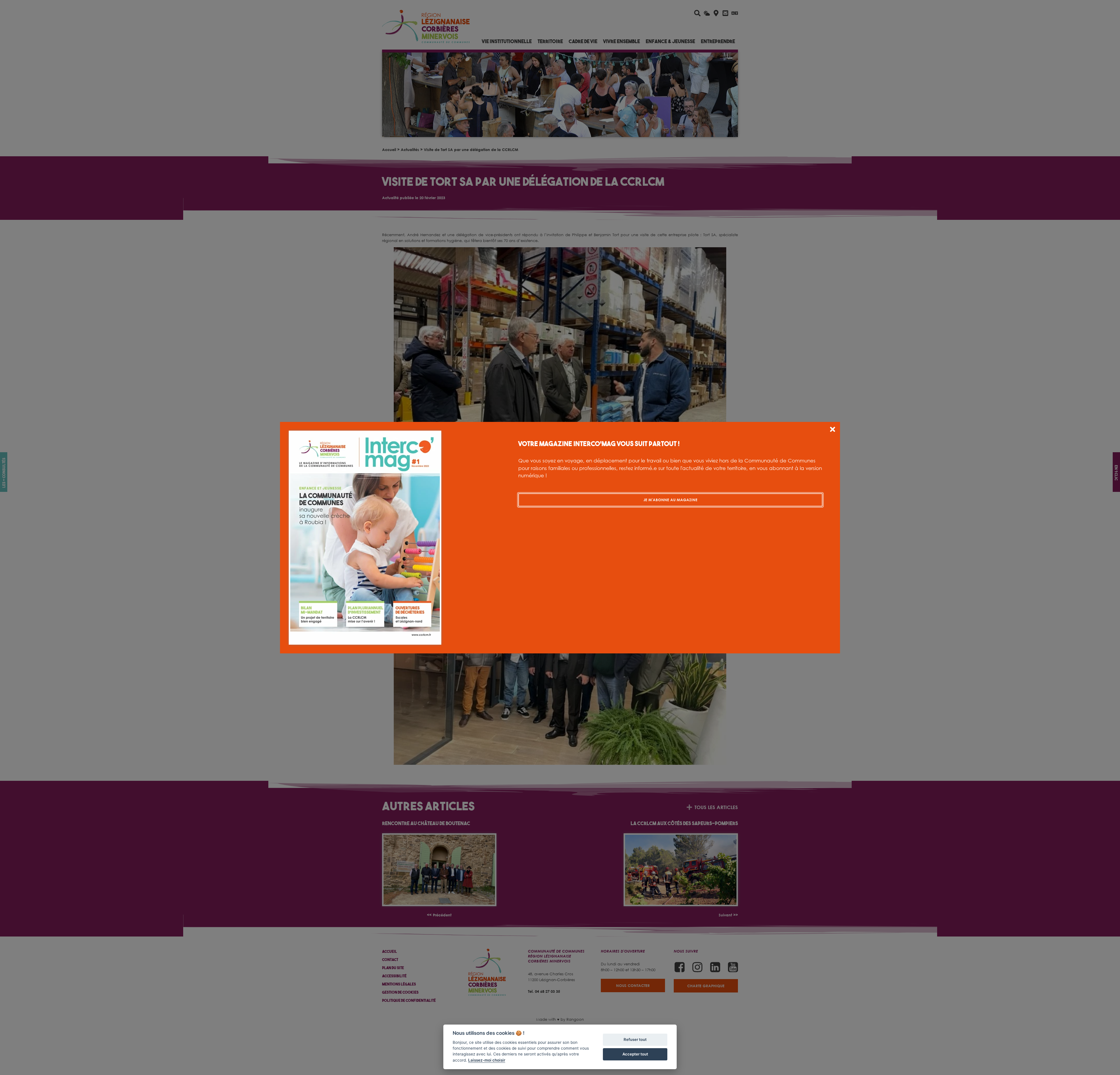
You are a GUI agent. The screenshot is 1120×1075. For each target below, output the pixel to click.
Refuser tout (635, 1039)
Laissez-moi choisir (486, 1060)
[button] (832, 430)
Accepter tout (635, 1054)
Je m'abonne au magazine (670, 499)
